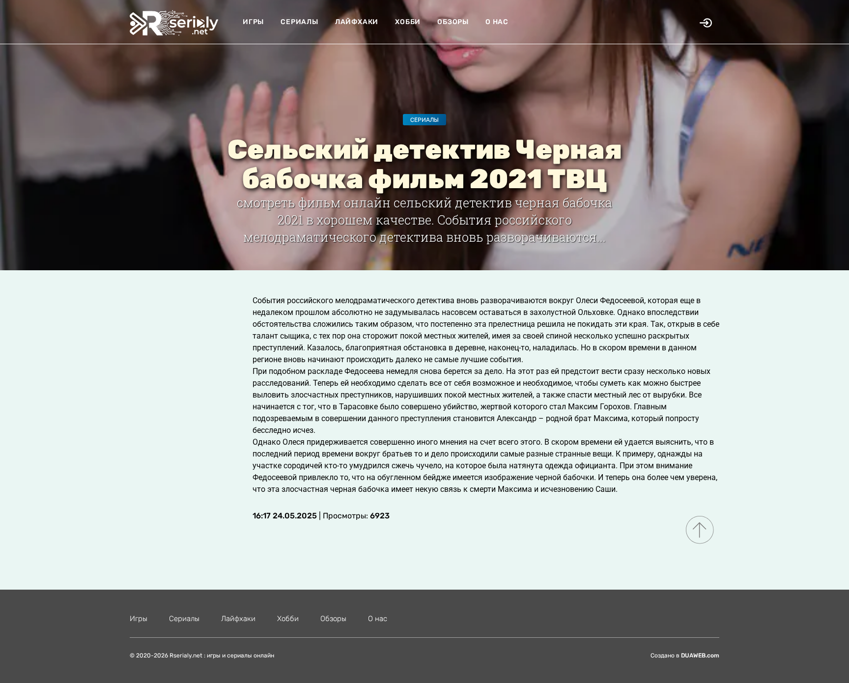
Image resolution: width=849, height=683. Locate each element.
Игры (253, 22)
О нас (497, 22)
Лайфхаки (356, 22)
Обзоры (453, 22)
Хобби (408, 22)
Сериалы (299, 22)
